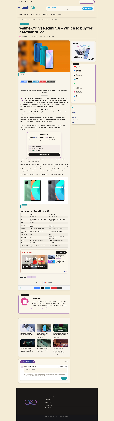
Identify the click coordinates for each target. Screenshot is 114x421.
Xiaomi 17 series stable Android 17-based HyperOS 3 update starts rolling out (26, 350)
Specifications (25, 19)
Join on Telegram (88, 8)
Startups (53, 14)
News (32, 14)
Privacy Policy (49, 405)
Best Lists (75, 115)
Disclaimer (48, 407)
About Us (47, 399)
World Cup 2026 (49, 397)
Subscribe (62, 252)
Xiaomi (34, 277)
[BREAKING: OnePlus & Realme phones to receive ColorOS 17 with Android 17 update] (60, 328)
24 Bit (74, 117)
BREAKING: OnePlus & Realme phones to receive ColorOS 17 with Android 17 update (60, 335)
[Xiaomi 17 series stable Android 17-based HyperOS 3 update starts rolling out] (27, 343)
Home (20, 14)
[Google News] (47, 282)
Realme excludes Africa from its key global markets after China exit (42, 335)
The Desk (26, 14)
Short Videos (76, 120)
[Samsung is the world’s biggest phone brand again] (27, 328)
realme (29, 277)
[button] (35, 262)
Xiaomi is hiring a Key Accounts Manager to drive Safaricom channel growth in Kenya (59, 350)
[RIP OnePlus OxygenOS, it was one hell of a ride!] (44, 343)
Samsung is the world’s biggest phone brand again (26, 334)
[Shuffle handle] (35, 366)
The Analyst (25, 36)
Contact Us (61, 14)
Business (45, 14)
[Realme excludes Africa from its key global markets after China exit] (44, 328)
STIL (74, 122)
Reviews (38, 14)
